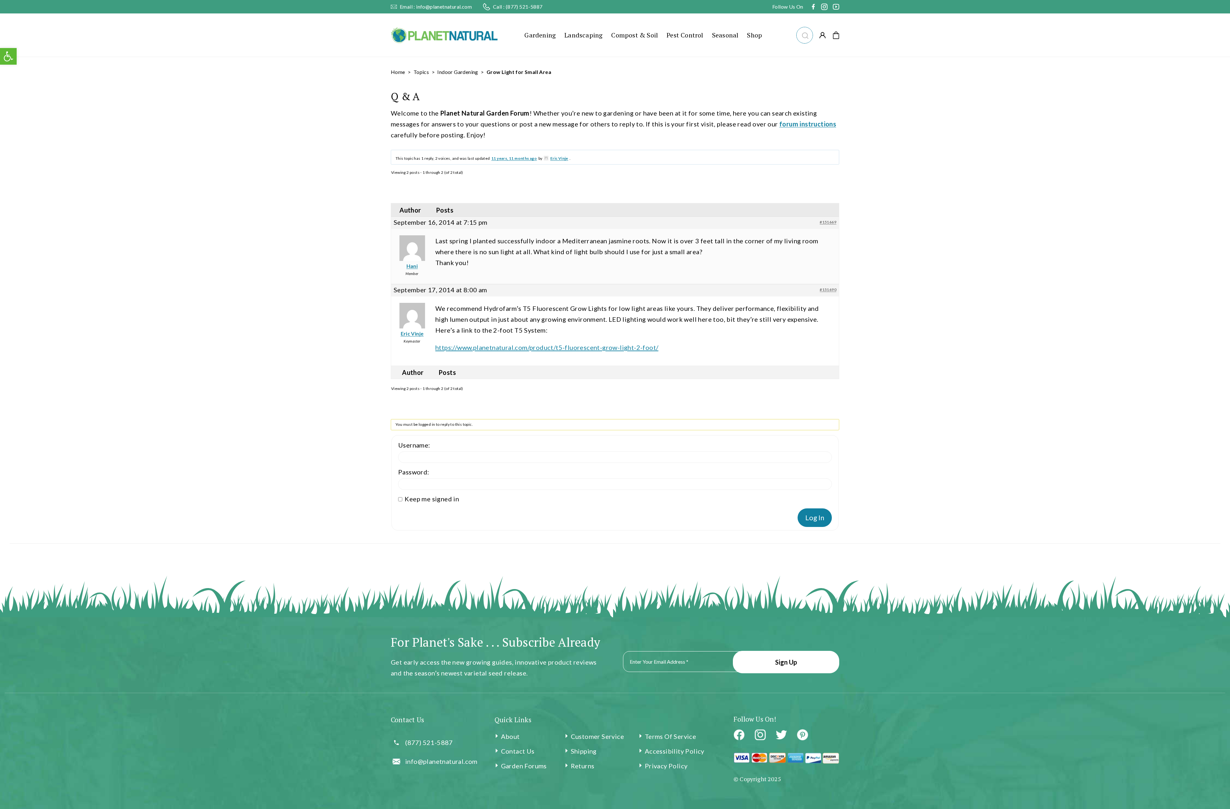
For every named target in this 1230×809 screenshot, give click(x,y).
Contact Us (518, 751)
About (510, 736)
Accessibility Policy (674, 751)
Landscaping (583, 35)
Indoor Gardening (457, 72)
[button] (804, 34)
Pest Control (685, 35)
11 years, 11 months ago (514, 158)
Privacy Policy (666, 766)
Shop (754, 35)
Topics (421, 72)
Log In (814, 517)
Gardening (540, 35)
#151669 (828, 222)
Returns (582, 766)
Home (398, 72)
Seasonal (725, 35)
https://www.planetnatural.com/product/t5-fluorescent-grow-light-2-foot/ (546, 347)
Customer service (597, 736)
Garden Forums (524, 766)
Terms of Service (670, 736)
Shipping (584, 751)
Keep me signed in (432, 499)
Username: (414, 445)
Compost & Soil (634, 35)
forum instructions (807, 124)
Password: (413, 472)
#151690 (828, 289)
